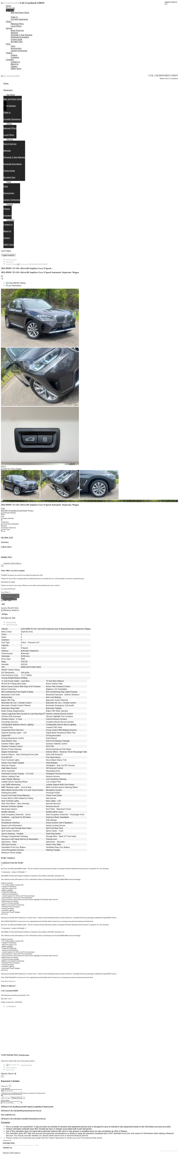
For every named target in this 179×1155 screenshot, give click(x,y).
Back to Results (9, 598)
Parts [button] (8, 44)
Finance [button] (9, 53)
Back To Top (10, 1070)
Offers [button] (8, 21)
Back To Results (11, 259)
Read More (4, 981)
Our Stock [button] (10, 10)
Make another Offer (10, 596)
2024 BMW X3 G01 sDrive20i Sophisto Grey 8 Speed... (27, 268)
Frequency (4, 1086)
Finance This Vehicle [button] (12, 563)
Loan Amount (5, 1088)
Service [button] (9, 28)
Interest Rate (5, 1100)
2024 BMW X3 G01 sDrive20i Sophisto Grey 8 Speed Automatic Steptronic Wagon (40, 272)
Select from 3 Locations (169, 78)
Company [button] (10, 59)
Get (11, 1006)
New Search (10, 262)
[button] (89, 1122)
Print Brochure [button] (24, 1055)
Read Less (12, 981)
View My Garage (27, 264)
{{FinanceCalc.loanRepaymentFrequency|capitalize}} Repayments (23, 1093)
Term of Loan (5, 1098)
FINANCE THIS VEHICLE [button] (11, 1153)
